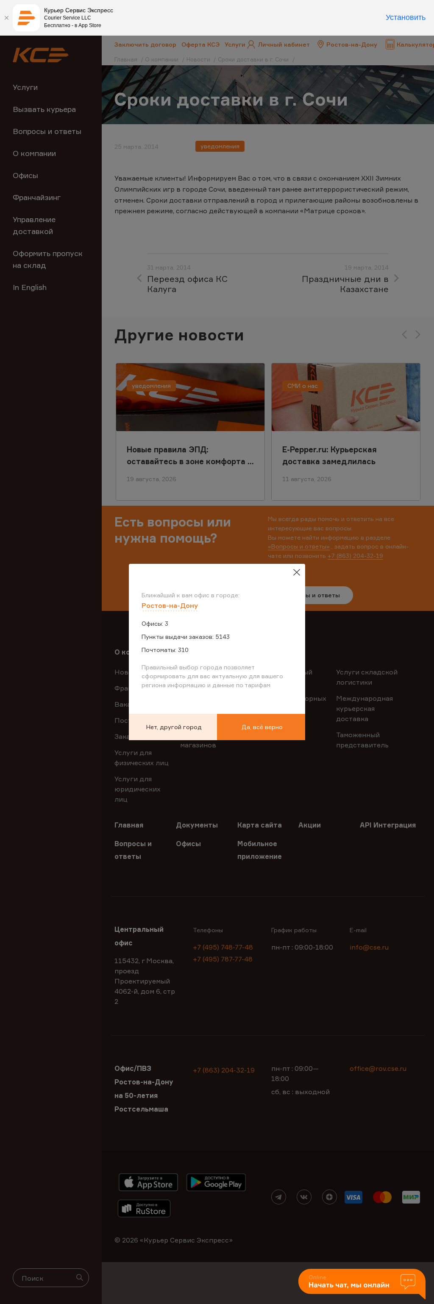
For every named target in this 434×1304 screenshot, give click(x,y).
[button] (362, 1285)
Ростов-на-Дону (170, 605)
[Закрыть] (6, 17)
